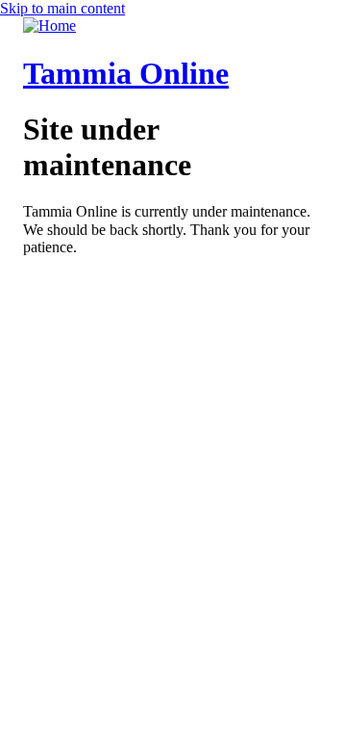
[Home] (49, 25)
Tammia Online (126, 73)
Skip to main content (62, 8)
